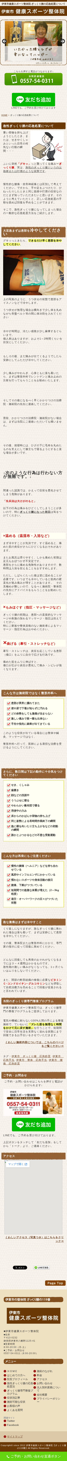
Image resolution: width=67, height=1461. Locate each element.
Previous (4, 41)
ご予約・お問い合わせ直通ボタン (36, 1456)
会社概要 (42, 1394)
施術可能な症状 (16, 1401)
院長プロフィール (17, 1379)
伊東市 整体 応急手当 (31, 1059)
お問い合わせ (44, 1383)
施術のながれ (44, 1371)
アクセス (42, 1379)
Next (62, 41)
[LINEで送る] (41, 1267)
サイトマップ (15, 1436)
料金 (39, 1375)
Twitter (11, 1420)
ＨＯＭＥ (12, 1371)
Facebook (13, 1424)
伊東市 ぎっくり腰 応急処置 (31, 1056)
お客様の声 (13, 1405)
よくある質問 (15, 1409)
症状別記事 (13, 1397)
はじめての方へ (16, 1375)
